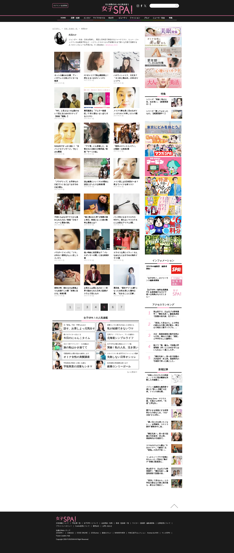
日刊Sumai (95, 533)
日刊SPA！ (60, 533)
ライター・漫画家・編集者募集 (143, 523)
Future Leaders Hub (63, 536)
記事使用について (164, 523)
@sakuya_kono (112, 45)
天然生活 (70, 533)
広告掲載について (62, 523)
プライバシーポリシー (64, 526)
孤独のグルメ (106, 533)
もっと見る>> (132, 372)
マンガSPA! (166, 533)
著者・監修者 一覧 (122, 523)
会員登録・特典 (106, 523)
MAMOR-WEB (120, 533)
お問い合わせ (107, 526)
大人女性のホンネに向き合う (117, 4)
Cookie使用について (82, 526)
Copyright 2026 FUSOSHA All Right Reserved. (72, 539)
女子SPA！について (91, 523)
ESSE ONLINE (82, 533)
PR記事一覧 (76, 523)
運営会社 (96, 526)
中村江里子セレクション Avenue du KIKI (143, 533)
